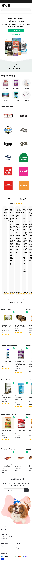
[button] (5, 334)
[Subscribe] (26, 490)
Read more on (16, 302)
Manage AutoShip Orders (7, 536)
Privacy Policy (5, 534)
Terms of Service (5, 532)
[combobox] (16, 9)
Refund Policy (4, 529)
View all (28, 309)
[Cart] (26, 5)
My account (4, 538)
